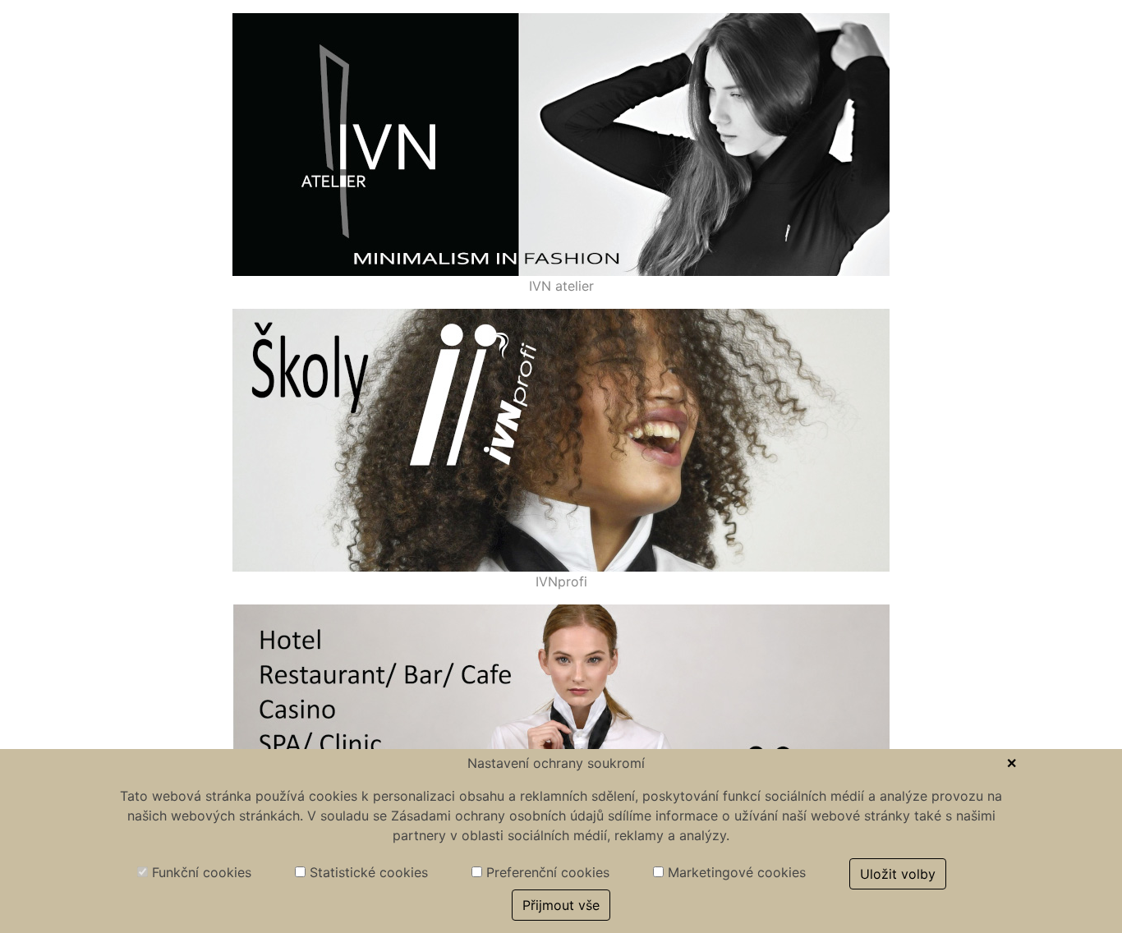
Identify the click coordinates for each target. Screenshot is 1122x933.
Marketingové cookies (735, 872)
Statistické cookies (367, 872)
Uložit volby (898, 874)
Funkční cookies (199, 872)
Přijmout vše (561, 905)
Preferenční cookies (545, 872)
